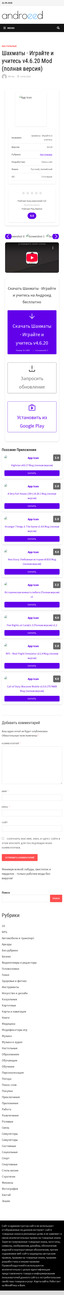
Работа (6, 1109)
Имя (5, 791)
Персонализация (13, 1072)
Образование (10, 1054)
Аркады (6, 944)
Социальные (10, 1152)
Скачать (32, 473)
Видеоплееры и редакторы (19, 962)
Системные (9, 1146)
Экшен (6, 1201)
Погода (6, 1079)
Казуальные (9, 999)
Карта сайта (41, 1281)
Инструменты (10, 987)
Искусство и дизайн (15, 993)
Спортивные (9, 1164)
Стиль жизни (10, 1170)
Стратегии (8, 1176)
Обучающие (9, 1060)
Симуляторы (10, 1134)
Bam (22, 1285)
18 (3, 926)
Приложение (10, 1103)
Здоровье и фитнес (14, 981)
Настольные (9, 46)
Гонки (5, 975)
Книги (6, 1017)
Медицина (8, 1024)
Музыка (7, 1036)
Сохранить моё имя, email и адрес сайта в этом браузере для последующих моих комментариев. (31, 843)
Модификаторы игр (14, 1030)
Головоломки (10, 969)
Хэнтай (6, 1195)
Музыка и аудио (12, 1042)
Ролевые (7, 1121)
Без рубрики (10, 950)
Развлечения (10, 1115)
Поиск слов (9, 1085)
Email (6, 806)
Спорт (6, 1158)
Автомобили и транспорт (18, 938)
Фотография (10, 1189)
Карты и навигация (14, 1011)
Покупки (7, 1091)
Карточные (9, 1005)
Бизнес (6, 956)
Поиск (6, 892)
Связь (5, 1127)
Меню (11, 28)
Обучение (8, 1066)
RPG (4, 932)
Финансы (7, 1182)
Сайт (5, 822)
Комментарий (11, 743)
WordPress (11, 1285)
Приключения (11, 1097)
